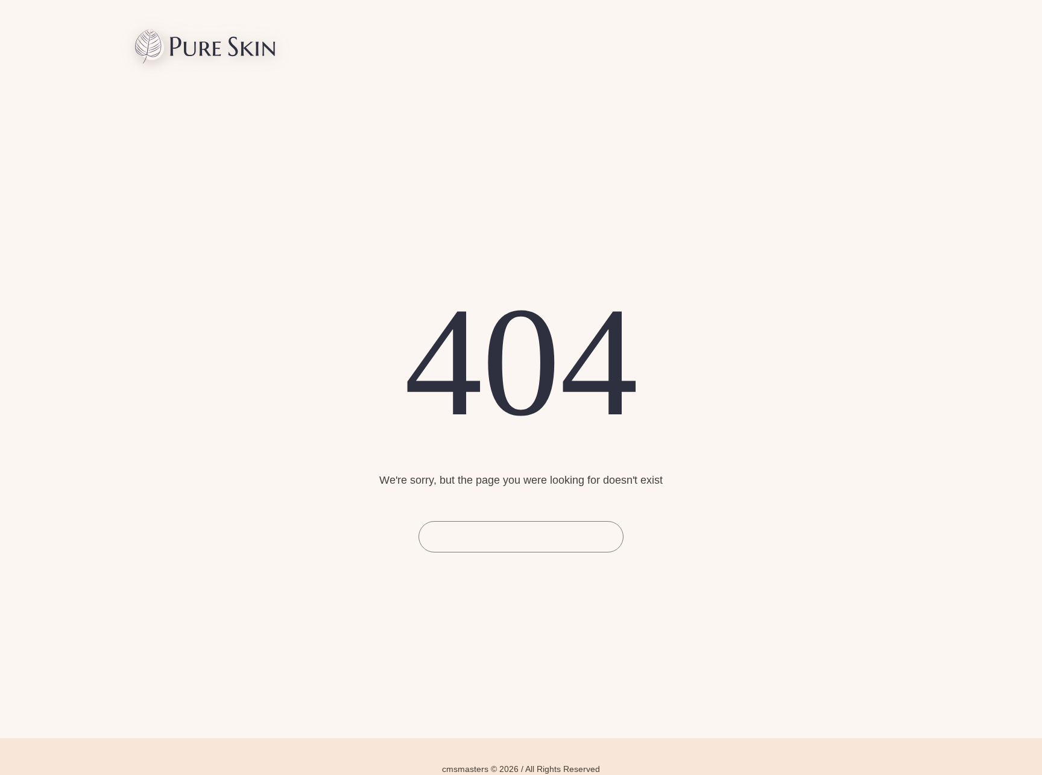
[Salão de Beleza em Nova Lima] (205, 49)
